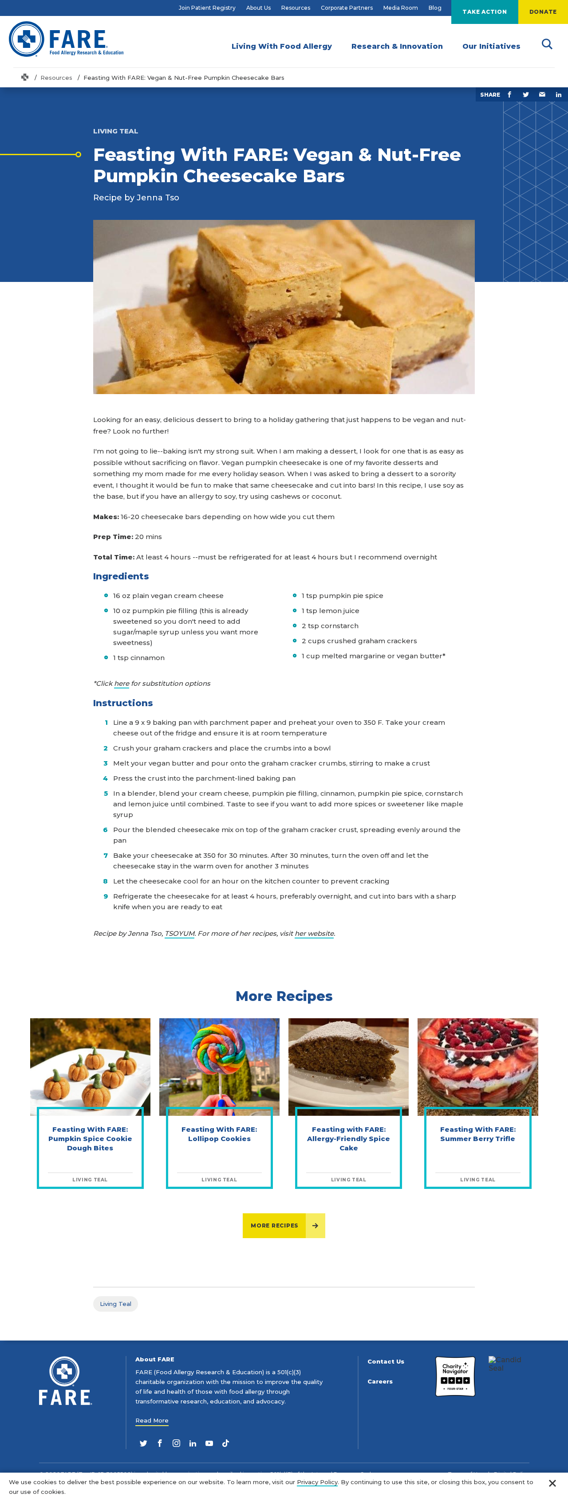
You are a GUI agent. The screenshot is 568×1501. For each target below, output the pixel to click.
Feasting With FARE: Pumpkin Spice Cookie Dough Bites (90, 1138)
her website (314, 933)
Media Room (400, 7)
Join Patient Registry (207, 7)
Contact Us (385, 1361)
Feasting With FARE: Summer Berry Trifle (478, 1134)
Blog (435, 7)
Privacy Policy (317, 1481)
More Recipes (275, 1225)
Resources (295, 7)
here (121, 683)
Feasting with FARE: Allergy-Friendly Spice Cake (348, 1138)
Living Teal (115, 1303)
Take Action (484, 11)
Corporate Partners (347, 7)
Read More (152, 1420)
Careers (380, 1381)
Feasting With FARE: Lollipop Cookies (219, 1134)
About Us (258, 7)
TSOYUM (179, 933)
